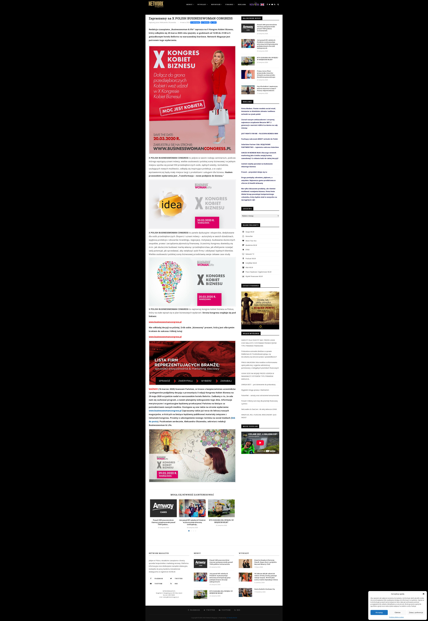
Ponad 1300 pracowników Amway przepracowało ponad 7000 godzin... (163, 522)
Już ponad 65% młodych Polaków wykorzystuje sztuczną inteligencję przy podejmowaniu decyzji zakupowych (267, 44)
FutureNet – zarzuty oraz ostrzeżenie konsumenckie (260, 395)
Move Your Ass (250, 241)
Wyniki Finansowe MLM (254, 276)
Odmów (397, 612)
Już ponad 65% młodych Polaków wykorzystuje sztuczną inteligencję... (192, 522)
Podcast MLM (250, 258)
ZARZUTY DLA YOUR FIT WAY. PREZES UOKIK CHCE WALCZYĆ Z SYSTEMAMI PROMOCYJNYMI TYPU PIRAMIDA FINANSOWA (259, 343)
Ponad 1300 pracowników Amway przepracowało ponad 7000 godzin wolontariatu (267, 28)
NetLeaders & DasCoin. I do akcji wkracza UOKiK (259, 409)
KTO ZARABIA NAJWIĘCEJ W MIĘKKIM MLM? (221, 521)
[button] (423, 594)
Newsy (189, 4)
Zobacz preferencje (416, 612)
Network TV (249, 254)
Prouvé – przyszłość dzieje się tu (254, 172)
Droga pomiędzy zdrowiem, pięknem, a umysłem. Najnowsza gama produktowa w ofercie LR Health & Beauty (258, 180)
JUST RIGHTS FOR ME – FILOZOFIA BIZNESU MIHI (259, 133)
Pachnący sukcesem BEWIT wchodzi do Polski (259, 139)
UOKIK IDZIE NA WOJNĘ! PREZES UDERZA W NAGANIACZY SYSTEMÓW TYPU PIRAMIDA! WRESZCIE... (257, 376)
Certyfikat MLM (251, 263)
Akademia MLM (251, 245)
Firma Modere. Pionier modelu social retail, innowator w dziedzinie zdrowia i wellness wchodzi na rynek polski (258, 111)
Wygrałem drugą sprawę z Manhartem (255, 390)
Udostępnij (195, 22)
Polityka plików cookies (396, 617)
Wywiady (201, 4)
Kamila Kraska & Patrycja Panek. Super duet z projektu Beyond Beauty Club (265, 562)
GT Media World (232, 618)
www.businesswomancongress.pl (165, 410)
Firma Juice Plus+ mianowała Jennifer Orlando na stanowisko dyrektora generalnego (266, 74)
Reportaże (215, 4)
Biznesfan (249, 236)
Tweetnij (206, 22)
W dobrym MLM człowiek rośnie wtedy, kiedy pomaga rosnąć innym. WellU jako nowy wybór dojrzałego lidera (266, 577)
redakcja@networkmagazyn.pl (171, 597)
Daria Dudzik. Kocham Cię (264, 589)
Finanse (229, 4)
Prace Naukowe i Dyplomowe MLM (258, 272)
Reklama (242, 4)
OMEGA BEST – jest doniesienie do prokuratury (258, 384)
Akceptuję (379, 612)
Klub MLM (249, 267)
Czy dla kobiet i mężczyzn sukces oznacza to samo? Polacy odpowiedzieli (267, 88)
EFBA (247, 250)
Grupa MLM (249, 232)
